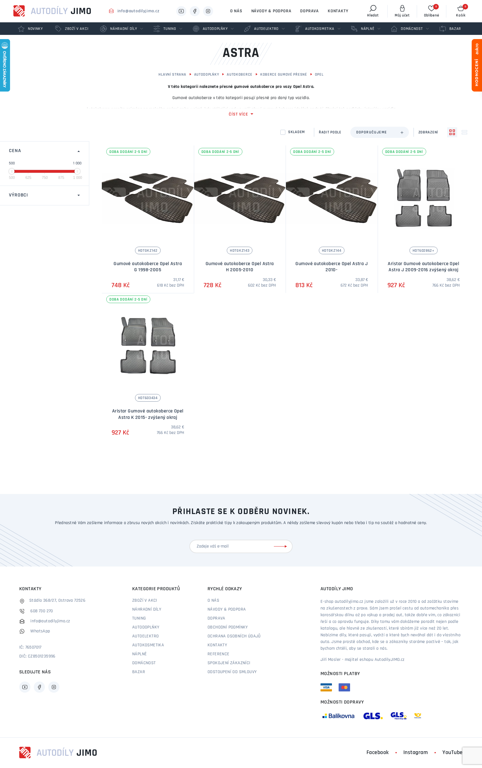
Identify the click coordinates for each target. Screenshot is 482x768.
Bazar (138, 672)
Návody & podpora (271, 11)
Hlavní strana (172, 75)
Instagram (415, 752)
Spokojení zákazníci (229, 663)
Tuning (139, 618)
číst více (238, 114)
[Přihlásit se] (281, 546)
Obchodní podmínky (228, 627)
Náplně (139, 654)
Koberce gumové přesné (283, 75)
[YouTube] (181, 11)
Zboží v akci (144, 600)
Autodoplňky (206, 75)
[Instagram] (208, 11)
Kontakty (338, 11)
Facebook (378, 752)
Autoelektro (145, 636)
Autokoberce (239, 75)
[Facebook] (195, 11)
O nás (236, 11)
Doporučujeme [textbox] (371, 132)
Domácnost (144, 663)
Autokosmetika (148, 645)
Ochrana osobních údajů (234, 636)
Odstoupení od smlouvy (232, 672)
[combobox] (379, 132)
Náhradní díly (146, 609)
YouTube (452, 752)
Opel (319, 75)
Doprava (309, 11)
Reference (219, 654)
